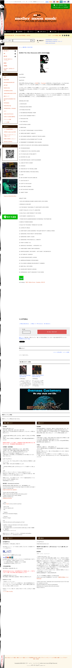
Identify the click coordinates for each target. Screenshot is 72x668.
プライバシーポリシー (45, 657)
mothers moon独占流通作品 (9, 116)
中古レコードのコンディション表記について (10, 135)
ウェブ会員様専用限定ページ (10, 129)
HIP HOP (6, 85)
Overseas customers (8, 141)
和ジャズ (60, 41)
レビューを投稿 (66, 352)
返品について (22, 337)
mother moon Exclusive (50, 43)
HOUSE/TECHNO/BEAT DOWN (9, 99)
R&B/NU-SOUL (7, 88)
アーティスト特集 (7, 119)
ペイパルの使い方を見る (8, 591)
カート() (54, 31)
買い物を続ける (47, 323)
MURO (36, 83)
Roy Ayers (43, 83)
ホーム (20, 47)
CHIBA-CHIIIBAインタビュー (10, 138)
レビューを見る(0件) (57, 352)
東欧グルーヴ (6, 96)
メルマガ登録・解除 (56, 35)
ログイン (32, 31)
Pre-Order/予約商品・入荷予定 (23, 35)
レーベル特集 (6, 122)
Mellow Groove (32, 282)
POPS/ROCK (6, 102)
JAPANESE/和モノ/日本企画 (51, 39)
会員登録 (20, 31)
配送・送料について (18, 657)
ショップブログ (63, 657)
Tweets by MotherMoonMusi (10, 196)
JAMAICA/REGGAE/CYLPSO (10, 93)
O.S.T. (5, 111)
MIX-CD (43, 282)
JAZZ (5, 77)
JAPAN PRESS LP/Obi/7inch (51, 41)
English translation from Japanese (10, 489)
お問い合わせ (43, 31)
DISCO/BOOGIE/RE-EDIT (9, 82)
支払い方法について (9, 657)
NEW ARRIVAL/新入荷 (9, 35)
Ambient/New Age (7, 105)
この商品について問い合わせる (36, 323)
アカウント (9, 31)
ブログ (49, 35)
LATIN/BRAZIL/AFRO (8, 90)
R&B (27, 282)
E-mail (7, 503)
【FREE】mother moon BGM (10, 132)
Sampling (38, 282)
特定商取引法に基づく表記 (24, 338)
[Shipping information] (7, 498)
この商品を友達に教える (24, 323)
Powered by (29, 665)
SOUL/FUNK (29, 47)
